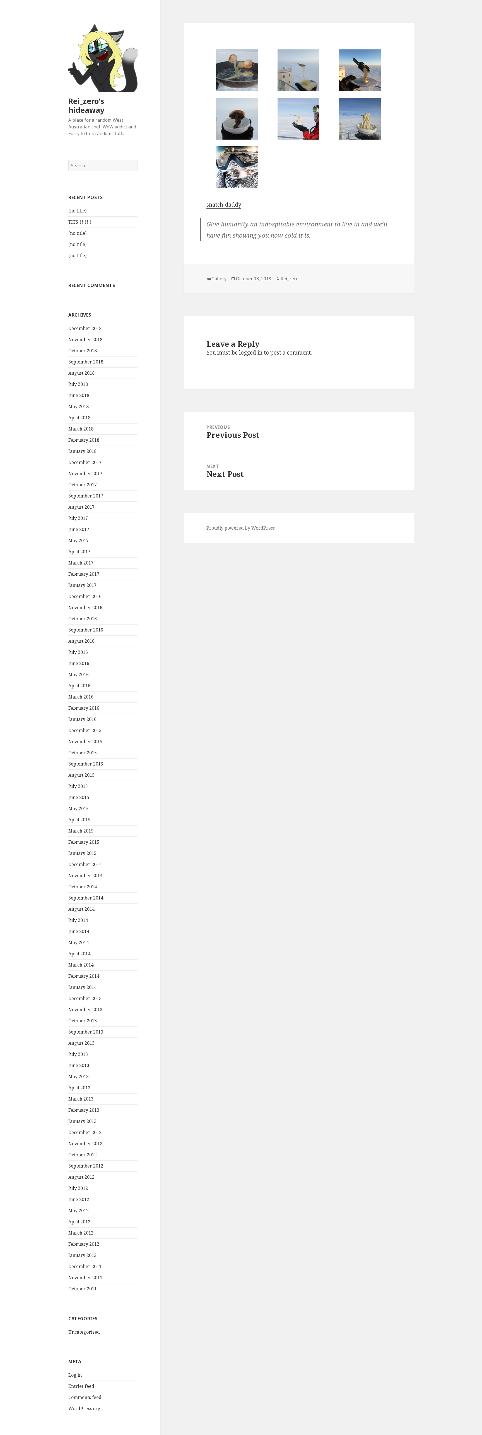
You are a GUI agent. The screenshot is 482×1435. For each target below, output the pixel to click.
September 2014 (85, 898)
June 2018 (78, 395)
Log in (75, 1375)
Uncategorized (84, 1332)
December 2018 (85, 328)
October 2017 (82, 485)
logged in (250, 352)
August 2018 (81, 373)
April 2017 (79, 552)
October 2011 (82, 1289)
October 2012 (82, 1155)
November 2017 (85, 473)
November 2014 (85, 875)
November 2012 (85, 1143)
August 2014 (81, 909)
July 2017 (78, 518)
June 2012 (78, 1199)
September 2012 (85, 1166)
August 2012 (81, 1177)
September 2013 (85, 1032)
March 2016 (80, 697)
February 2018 (83, 440)
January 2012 (82, 1255)
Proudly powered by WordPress (240, 528)
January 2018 (82, 451)
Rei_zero (289, 279)
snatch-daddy (223, 204)
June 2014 (78, 931)
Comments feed (85, 1397)
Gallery (218, 279)
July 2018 (78, 384)
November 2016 (85, 607)
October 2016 (82, 619)
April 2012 (79, 1222)
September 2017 (85, 496)
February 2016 (83, 708)
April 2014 (79, 954)
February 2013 (83, 1110)
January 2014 (82, 987)
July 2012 (78, 1188)
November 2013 (85, 1009)
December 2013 (85, 998)
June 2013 (78, 1065)
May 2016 (78, 674)
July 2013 (78, 1054)
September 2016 (85, 630)
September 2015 (85, 764)
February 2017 (83, 574)
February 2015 (83, 842)
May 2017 (78, 540)
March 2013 (80, 1099)
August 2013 (81, 1043)
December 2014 (85, 864)
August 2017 (81, 507)
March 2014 (80, 965)
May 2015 (78, 808)
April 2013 (79, 1088)
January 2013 (82, 1121)
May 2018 (78, 406)
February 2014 (83, 976)
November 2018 (85, 339)
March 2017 (80, 563)
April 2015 (79, 820)
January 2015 (82, 853)
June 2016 (78, 663)
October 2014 (82, 887)
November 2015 (85, 741)
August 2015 (81, 775)
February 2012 (83, 1244)
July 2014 (78, 920)
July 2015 (78, 786)
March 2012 (80, 1233)
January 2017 (82, 585)
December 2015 (85, 730)
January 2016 (82, 719)
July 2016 (78, 652)
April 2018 (79, 418)
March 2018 (80, 429)
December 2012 (85, 1132)
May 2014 (78, 942)
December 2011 (85, 1266)
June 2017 (78, 529)
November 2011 (85, 1277)
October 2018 (82, 351)
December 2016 (85, 596)
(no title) (77, 211)
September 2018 (85, 362)
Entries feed (81, 1386)
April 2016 (79, 686)
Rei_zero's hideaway (86, 105)
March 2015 (80, 831)
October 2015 (82, 753)
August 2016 (81, 641)
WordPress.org (84, 1408)
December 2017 (85, 462)
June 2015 (78, 797)
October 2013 (82, 1021)
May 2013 (78, 1076)
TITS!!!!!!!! (79, 222)
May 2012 (78, 1210)
